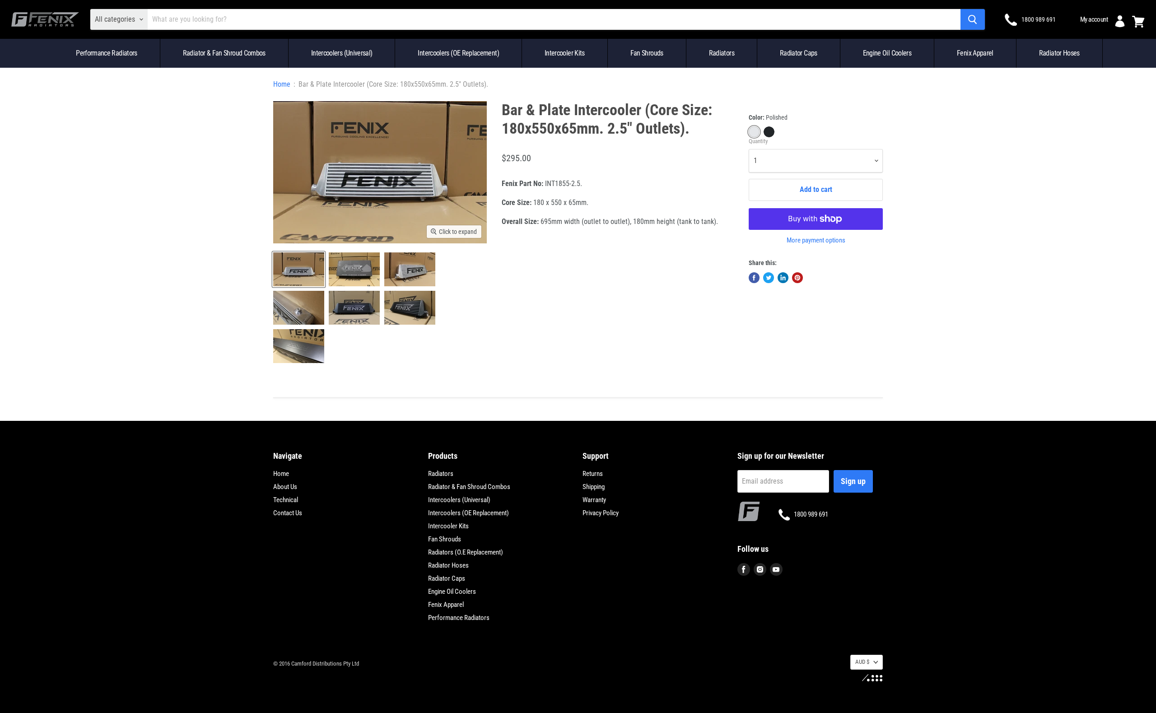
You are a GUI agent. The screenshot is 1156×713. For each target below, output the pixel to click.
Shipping (594, 487)
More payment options (816, 240)
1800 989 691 (1038, 19)
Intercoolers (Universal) (342, 53)
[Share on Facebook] (754, 277)
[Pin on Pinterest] (797, 277)
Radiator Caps (798, 53)
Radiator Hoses (1059, 53)
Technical (285, 500)
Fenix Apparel (975, 53)
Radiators (721, 53)
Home (281, 84)
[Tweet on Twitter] (768, 277)
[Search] (972, 19)
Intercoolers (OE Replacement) (458, 53)
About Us (285, 487)
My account (1094, 19)
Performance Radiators (106, 53)
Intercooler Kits (565, 53)
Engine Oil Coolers (887, 53)
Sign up (853, 481)
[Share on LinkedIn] (783, 277)
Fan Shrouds (646, 53)
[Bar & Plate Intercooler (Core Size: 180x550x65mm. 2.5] (298, 269)
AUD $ (862, 661)
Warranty (594, 500)
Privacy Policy (601, 513)
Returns (593, 474)
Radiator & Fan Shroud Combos (224, 53)
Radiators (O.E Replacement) (465, 552)
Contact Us (287, 513)
